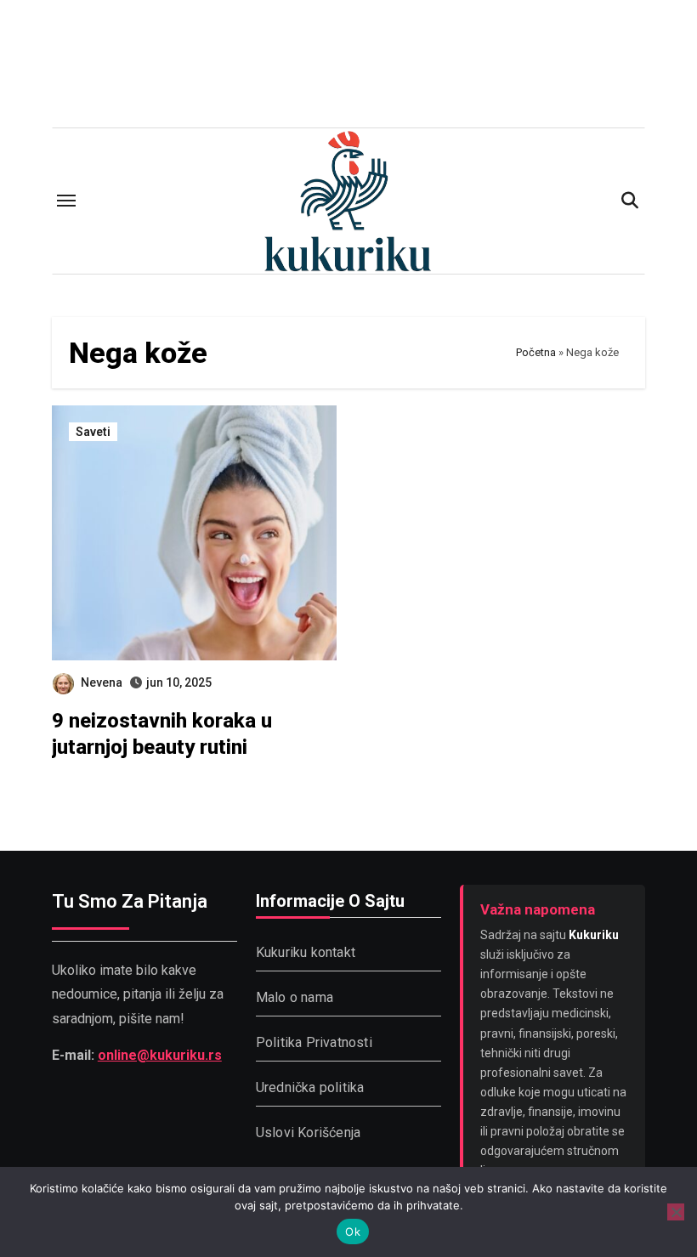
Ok (352, 1231)
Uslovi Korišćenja (308, 1132)
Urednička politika (310, 1087)
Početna (536, 352)
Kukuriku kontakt (305, 952)
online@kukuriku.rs (160, 1055)
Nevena (101, 682)
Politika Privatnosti (314, 1042)
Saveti (93, 432)
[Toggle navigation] (66, 200)
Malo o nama (294, 997)
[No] (675, 1211)
